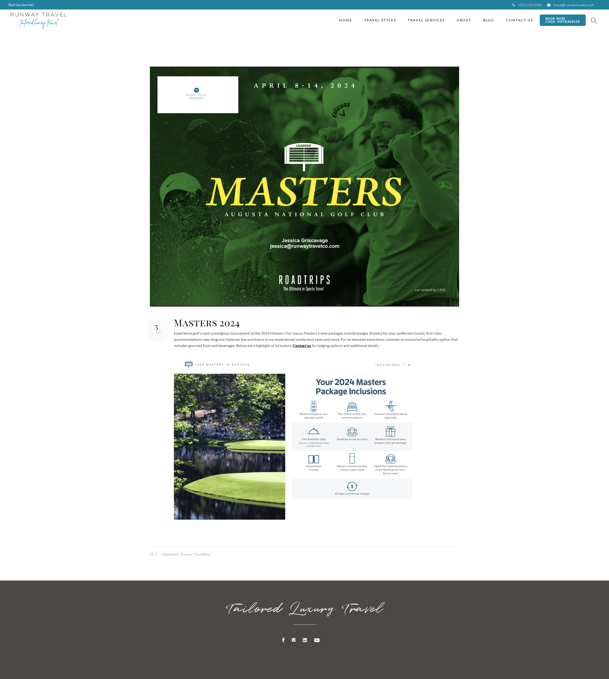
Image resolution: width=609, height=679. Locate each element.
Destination (170, 554)
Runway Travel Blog (195, 554)
